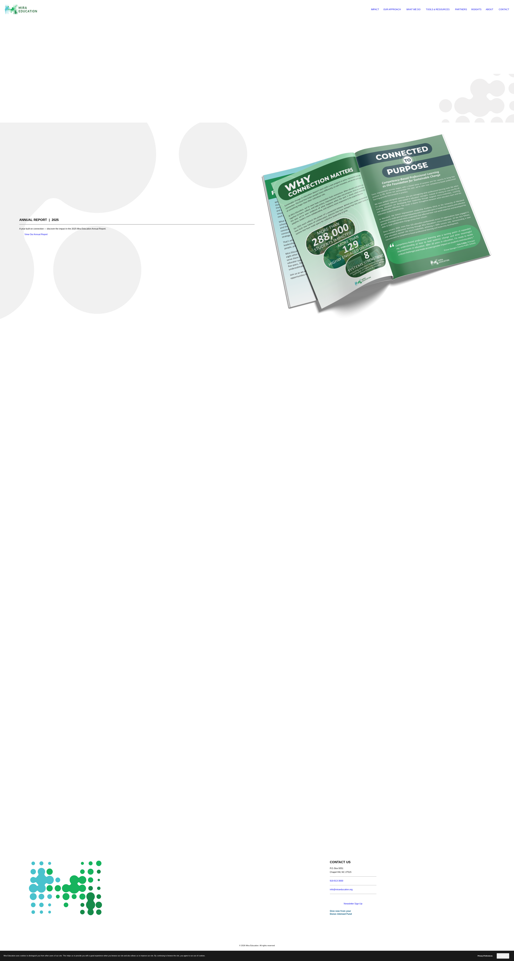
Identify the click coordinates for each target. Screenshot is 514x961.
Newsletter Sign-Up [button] (353, 904)
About (489, 9)
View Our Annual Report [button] (36, 234)
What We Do (413, 9)
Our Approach (392, 9)
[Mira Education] (21, 9)
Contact (504, 9)
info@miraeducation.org (341, 889)
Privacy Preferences (485, 956)
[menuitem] (376, 9)
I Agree (503, 956)
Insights (476, 9)
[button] (343, 898)
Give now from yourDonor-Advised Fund (341, 912)
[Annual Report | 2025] (377, 227)
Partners (461, 9)
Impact (375, 9)
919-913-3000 (336, 881)
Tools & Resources (438, 9)
